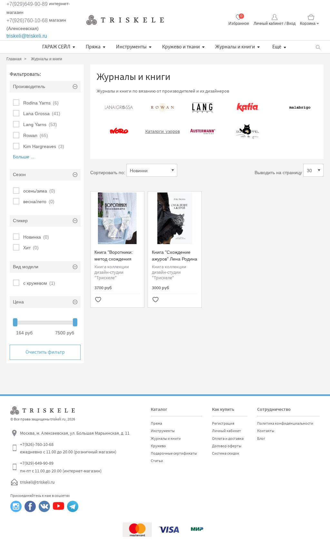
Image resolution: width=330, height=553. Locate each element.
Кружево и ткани (181, 47)
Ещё (276, 47)
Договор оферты (226, 446)
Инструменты (131, 47)
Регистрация (223, 423)
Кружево (158, 446)
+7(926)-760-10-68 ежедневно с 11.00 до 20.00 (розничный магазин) (68, 448)
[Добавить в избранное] (98, 300)
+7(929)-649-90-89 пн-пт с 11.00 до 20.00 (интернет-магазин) (61, 467)
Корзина (307, 23)
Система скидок (225, 453)
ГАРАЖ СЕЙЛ (56, 47)
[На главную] (125, 20)
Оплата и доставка (228, 438)
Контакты (265, 430)
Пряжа (93, 47)
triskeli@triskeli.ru (26, 36)
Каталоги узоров (162, 131)
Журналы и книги (235, 47)
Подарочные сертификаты (174, 453)
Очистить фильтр (45, 352)
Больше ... (23, 156)
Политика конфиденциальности (285, 423)
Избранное (238, 23)
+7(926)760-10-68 (27, 20)
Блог (261, 438)
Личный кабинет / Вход (275, 23)
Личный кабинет (226, 430)
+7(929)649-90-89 (27, 4)
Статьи (157, 460)
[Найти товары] (318, 47)
